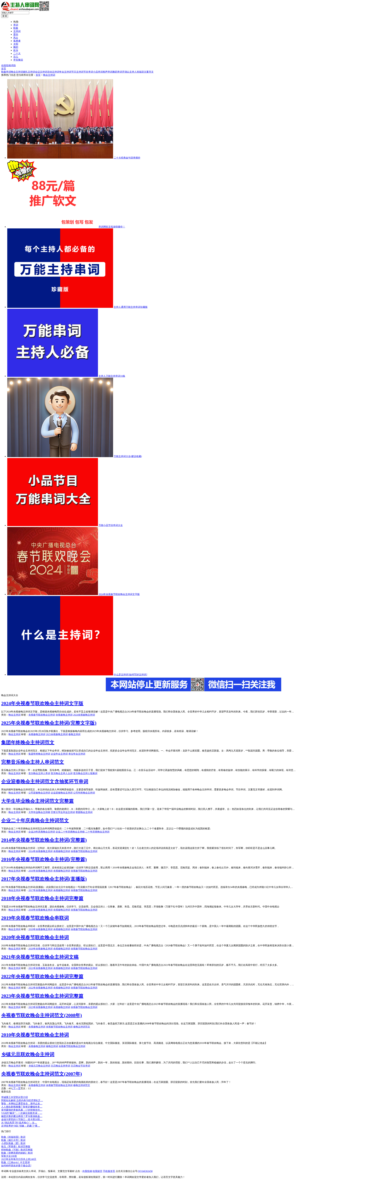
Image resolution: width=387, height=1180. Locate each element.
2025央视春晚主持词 (57, 734)
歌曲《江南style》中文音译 (15, 1162)
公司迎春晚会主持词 (39, 792)
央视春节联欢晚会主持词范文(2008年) (41, 1015)
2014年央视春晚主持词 (40, 851)
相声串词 (107, 71)
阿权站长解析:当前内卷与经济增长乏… (22, 1100)
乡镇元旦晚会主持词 (39, 1065)
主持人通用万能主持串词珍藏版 (131, 307)
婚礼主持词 (29, 71)
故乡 (15, 50)
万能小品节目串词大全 (111, 525)
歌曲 (15, 28)
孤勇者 (17, 40)
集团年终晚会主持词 (39, 754)
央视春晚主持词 (64, 715)
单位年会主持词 (76, 754)
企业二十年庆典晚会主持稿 (70, 831)
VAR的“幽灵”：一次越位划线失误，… (21, 1113)
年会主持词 (65, 71)
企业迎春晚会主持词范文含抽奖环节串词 (44, 781)
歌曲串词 (6, 71)
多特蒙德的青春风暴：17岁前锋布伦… (21, 1110)
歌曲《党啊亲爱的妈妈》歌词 (17, 1153)
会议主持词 (41, 71)
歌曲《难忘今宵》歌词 (13, 1140)
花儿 (15, 56)
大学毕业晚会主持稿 (39, 812)
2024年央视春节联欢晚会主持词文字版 (119, 594)
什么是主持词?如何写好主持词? (130, 674)
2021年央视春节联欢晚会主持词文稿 (40, 957)
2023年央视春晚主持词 (40, 1007)
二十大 (17, 53)
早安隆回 (18, 60)
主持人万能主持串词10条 (112, 376)
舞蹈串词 (117, 71)
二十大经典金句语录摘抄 (127, 157)
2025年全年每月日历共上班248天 (18, 1159)
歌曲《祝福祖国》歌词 (13, 1137)
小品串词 (98, 71)
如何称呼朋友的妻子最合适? (16, 1165)
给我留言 (97, 1171)
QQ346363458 (145, 1171)
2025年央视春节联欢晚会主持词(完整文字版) (48, 723)
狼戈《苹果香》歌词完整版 (15, 1146)
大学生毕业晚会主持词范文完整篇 (37, 801)
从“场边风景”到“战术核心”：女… (19, 1122)
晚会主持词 (17, 71)
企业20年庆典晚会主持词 (41, 831)
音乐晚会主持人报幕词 (85, 773)
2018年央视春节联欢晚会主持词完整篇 (42, 898)
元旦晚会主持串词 (60, 1065)
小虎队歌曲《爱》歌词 (13, 1143)
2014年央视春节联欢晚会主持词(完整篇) (44, 840)
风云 (15, 37)
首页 (3, 68)
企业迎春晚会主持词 (62, 792)
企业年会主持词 (59, 754)
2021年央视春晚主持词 (40, 968)
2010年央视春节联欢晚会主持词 (35, 1035)
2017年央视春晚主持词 (40, 890)
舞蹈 (15, 47)
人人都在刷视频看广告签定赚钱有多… (21, 1106)
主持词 (17, 31)
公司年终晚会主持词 (84, 792)
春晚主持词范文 (81, 1026)
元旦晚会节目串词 (80, 1065)
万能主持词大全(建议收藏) (128, 456)
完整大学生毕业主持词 (63, 812)
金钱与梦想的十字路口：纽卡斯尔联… (21, 1119)
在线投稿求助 (8, 65)
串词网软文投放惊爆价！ (112, 226)
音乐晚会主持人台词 (62, 773)
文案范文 (149, 71)
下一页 (17, 1088)
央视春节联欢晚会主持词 (41, 715)
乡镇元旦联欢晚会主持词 (27, 1054)
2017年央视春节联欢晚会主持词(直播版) (44, 879)
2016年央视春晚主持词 (40, 870)
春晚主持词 (74, 734)
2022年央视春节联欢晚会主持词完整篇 (42, 976)
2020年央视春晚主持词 (40, 948)
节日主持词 (77, 71)
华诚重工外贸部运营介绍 (14, 1097)
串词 (15, 25)
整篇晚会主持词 (84, 812)
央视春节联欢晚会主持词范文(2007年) (41, 1074)
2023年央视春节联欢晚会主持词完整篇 (42, 996)
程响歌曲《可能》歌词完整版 (17, 1149)
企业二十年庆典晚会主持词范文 (35, 820)
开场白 (125, 71)
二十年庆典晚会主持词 (97, 831)
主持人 (133, 71)
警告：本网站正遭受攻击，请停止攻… (21, 1103)
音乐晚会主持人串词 (39, 773)
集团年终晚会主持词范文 (27, 742)
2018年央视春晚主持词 (40, 909)
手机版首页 (109, 1171)
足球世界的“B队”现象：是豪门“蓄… (20, 1125)
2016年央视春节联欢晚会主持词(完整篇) (44, 859)
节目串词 (88, 71)
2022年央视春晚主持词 (40, 987)
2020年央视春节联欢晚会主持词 (35, 937)
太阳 (15, 44)
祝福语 (140, 71)
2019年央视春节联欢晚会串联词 (35, 918)
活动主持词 (53, 71)
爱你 (15, 34)
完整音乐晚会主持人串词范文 (32, 762)
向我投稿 (87, 1171)
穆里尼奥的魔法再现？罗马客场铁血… (21, 1116)
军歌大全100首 (9, 1156)
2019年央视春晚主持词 (40, 929)
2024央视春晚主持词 (84, 715)
